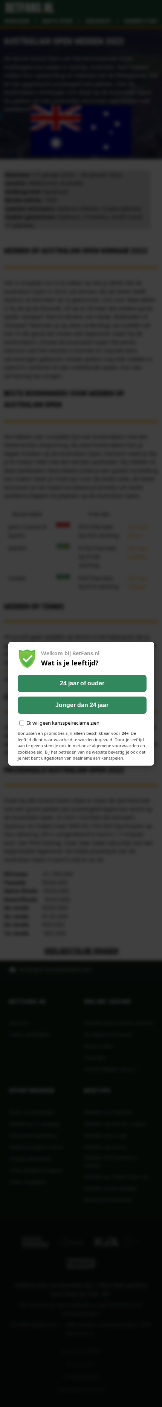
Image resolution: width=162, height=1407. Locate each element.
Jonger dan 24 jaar (82, 705)
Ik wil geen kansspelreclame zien (63, 722)
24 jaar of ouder (82, 683)
